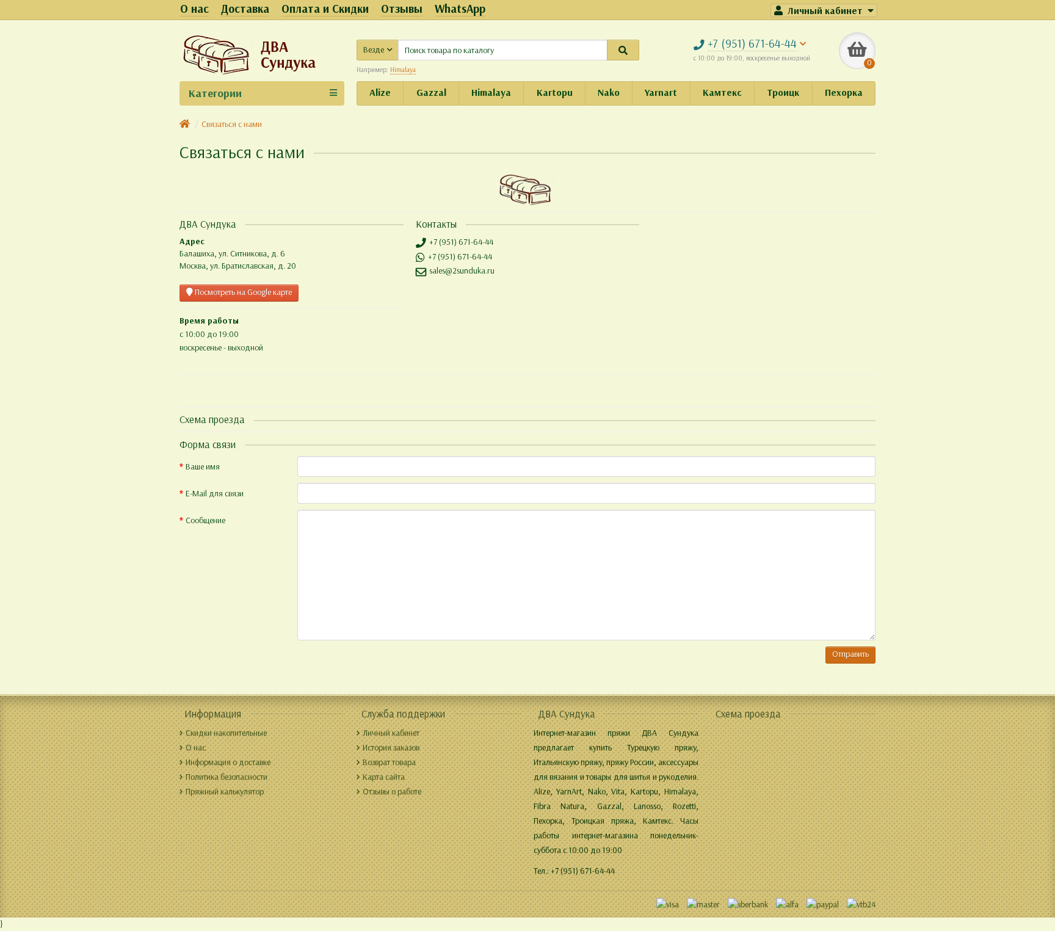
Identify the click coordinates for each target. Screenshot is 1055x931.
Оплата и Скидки (325, 9)
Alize (380, 92)
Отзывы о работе (392, 791)
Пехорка (844, 92)
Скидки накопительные (226, 733)
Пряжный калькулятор (225, 791)
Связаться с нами (231, 124)
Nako (609, 92)
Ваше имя (203, 467)
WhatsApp (460, 9)
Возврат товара (389, 762)
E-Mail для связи (215, 493)
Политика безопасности (226, 777)
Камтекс (722, 92)
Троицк (783, 92)
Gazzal (431, 92)
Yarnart (661, 92)
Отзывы (401, 9)
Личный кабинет (391, 733)
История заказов (391, 747)
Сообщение (205, 520)
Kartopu (555, 92)
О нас (194, 9)
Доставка (245, 9)
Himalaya (491, 92)
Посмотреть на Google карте (242, 292)
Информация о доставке (228, 762)
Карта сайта (384, 777)
